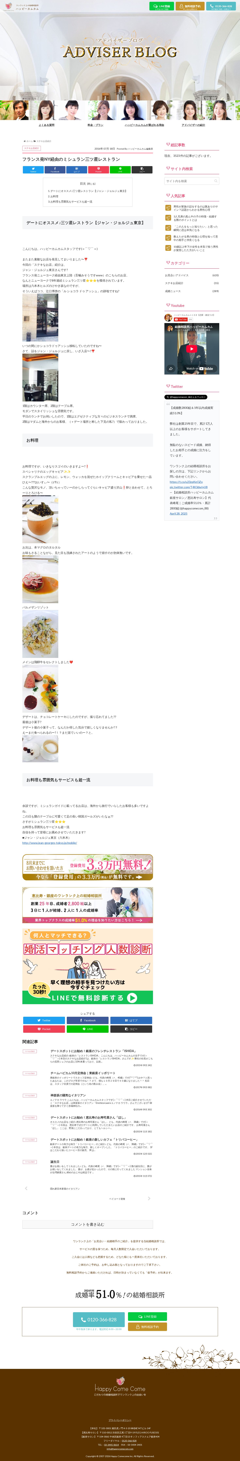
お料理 (54, 196)
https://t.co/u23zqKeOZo (186, 482)
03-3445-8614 (111, 1444)
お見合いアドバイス (191, 275)
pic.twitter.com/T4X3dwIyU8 (189, 487)
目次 (83, 183)
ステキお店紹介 (31, 148)
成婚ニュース (191, 291)
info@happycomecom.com (120, 1448)
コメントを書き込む (87, 1224)
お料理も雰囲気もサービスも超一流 (71, 201)
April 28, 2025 (178, 513)
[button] (216, 181)
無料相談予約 (191, 7)
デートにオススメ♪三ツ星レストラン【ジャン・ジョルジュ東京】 (89, 190)
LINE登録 (162, 7)
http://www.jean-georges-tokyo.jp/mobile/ (49, 843)
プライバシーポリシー (120, 1420)
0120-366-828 (221, 7)
